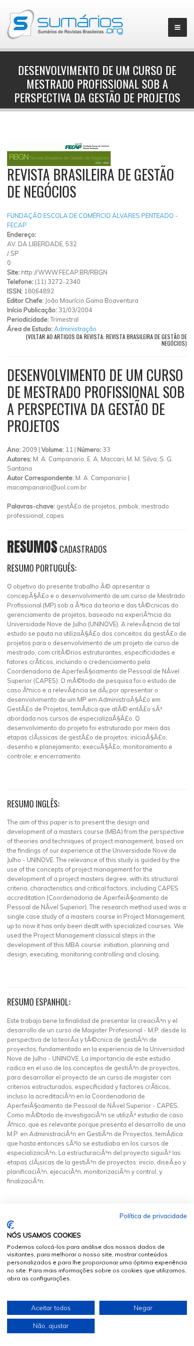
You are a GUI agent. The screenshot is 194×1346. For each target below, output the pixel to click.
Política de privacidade (153, 1216)
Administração (75, 328)
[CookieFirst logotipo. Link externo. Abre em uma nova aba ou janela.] (10, 1225)
